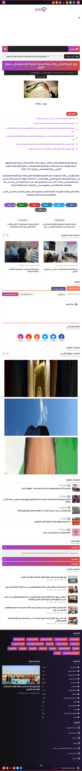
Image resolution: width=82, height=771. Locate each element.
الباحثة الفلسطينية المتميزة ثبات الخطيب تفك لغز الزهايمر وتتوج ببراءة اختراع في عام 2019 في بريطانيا (37, 500)
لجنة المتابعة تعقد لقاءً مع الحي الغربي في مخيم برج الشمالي (55, 118)
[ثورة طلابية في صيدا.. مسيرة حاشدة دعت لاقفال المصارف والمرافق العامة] (76, 510)
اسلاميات (73, 643)
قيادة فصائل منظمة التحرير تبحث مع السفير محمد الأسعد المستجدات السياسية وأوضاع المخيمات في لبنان (35, 609)
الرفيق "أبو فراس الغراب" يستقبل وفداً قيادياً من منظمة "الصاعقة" (54, 123)
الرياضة (49, 643)
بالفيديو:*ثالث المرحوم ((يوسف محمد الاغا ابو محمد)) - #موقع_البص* (46, 488)
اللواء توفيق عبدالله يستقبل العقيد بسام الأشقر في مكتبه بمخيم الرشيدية (51, 148)
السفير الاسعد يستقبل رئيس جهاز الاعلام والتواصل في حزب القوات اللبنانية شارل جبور (36, 586)
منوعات (11, 648)
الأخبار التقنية (61, 643)
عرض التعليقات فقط (26, 294)
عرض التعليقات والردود (10, 294)
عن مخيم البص (72, 732)
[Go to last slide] (7, 235)
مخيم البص (55, 768)
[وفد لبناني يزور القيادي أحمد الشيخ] (73, 621)
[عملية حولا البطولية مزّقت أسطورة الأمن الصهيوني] (76, 521)
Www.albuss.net (34, 693)
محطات (42, 648)
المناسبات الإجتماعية (34, 643)
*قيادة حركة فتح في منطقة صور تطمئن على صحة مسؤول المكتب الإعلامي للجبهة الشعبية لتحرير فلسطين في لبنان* (40, 138)
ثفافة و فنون (63, 648)
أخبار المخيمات (34, 72)
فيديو (51, 648)
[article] (22, 223)
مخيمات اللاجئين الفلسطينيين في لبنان (65, 748)
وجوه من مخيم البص (70, 653)
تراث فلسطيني (17, 643)
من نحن (74, 758)
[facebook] (73, 2)
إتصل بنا (74, 738)
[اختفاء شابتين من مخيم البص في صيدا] (76, 532)
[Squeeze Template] (78, 768)
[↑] (41, 765)
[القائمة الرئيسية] (5, 49)
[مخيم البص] (41, 9)
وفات (56, 653)
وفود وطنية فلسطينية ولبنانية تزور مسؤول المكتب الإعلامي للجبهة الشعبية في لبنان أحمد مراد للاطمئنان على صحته (40, 130)
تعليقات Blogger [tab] (73, 288)
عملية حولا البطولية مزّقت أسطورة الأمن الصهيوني (52, 521)
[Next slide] (3, 235)
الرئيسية (72, 49)
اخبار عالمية (18, 639)
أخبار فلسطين (45, 639)
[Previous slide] (7, 353)
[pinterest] (60, 2)
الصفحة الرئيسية (46, 72)
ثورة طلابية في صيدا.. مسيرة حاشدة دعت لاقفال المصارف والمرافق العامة (44, 510)
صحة (75, 709)
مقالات (22, 648)
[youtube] (67, 2)
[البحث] (3, 2)
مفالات (32, 648)
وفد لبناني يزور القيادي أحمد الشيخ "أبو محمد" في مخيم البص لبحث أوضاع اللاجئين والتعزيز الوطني (37, 619)
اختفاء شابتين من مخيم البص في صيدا (57, 532)
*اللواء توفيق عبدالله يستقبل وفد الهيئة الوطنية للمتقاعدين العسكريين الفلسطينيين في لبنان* (45, 144)
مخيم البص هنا (72, 753)
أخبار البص (73, 639)
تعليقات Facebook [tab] (58, 289)
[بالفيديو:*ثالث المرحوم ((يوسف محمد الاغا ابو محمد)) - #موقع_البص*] (76, 488)
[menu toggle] (78, 2)
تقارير (74, 648)
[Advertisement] (41, 29)
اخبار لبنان (74, 682)
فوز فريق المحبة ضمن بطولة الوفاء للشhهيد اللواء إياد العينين (50, 56)
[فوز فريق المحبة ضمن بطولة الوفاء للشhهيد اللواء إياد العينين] (73, 579)
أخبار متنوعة (31, 639)
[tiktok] (63, 2)
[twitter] (70, 2)
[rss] (56, 2)
